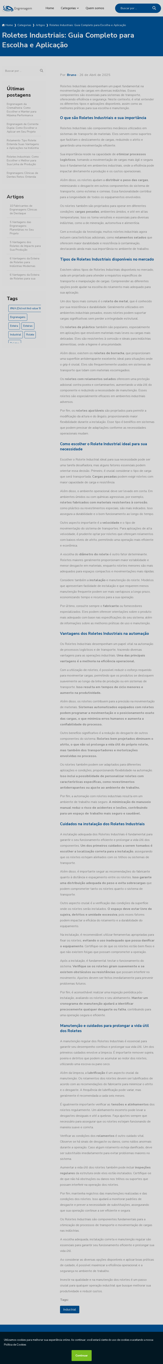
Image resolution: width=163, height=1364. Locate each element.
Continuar (82, 1355)
